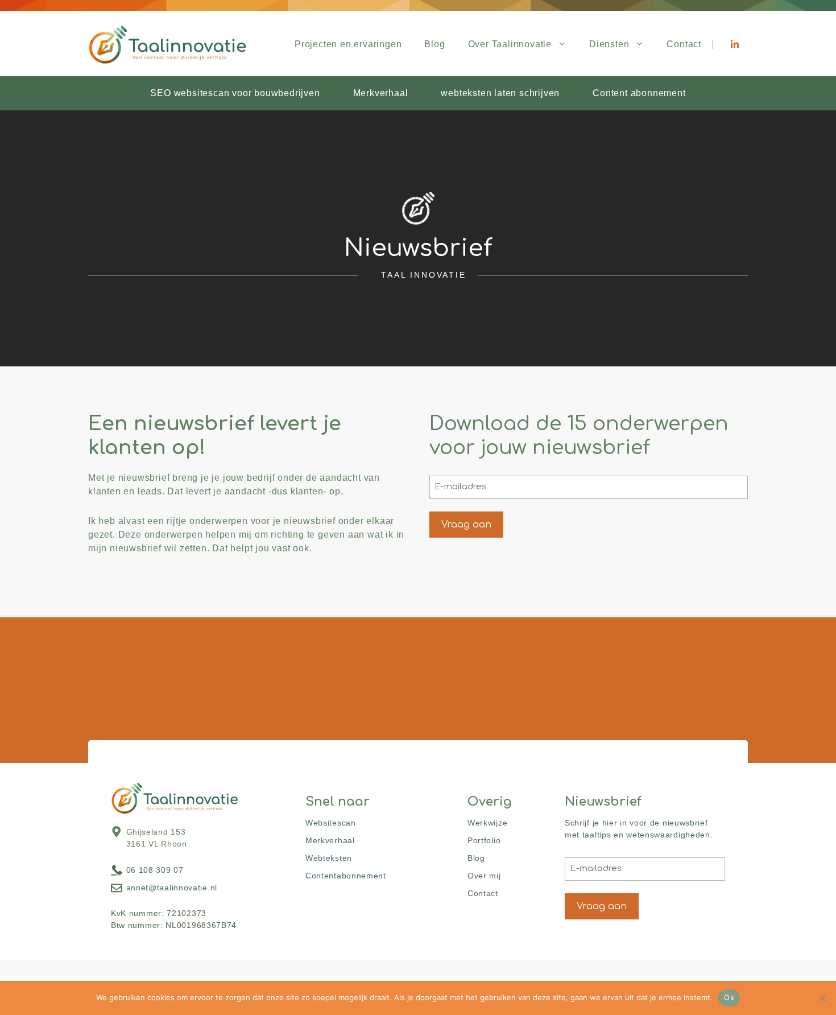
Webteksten (328, 858)
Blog (434, 44)
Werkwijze (487, 822)
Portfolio (483, 840)
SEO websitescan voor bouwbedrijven (235, 93)
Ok (729, 997)
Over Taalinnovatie (510, 44)
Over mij (484, 875)
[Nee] (821, 998)
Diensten (609, 44)
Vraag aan (466, 524)
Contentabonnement (345, 875)
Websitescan (330, 822)
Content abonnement (639, 93)
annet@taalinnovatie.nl (171, 887)
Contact (684, 44)
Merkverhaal (380, 93)
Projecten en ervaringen (348, 44)
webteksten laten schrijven (500, 93)
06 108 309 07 (155, 869)
